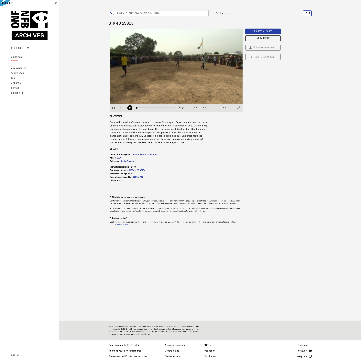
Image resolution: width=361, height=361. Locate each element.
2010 (119, 158)
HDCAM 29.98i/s (137, 170)
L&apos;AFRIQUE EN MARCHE (144, 154)
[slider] (225, 97)
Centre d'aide (172, 350)
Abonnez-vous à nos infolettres (125, 350)
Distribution (209, 356)
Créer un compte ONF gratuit (124, 345)
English (15, 355)
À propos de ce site (175, 345)
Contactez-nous (173, 356)
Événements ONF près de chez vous (128, 356)
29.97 (122, 180)
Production (209, 350)
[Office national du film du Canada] (29, 25)
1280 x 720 (138, 177)
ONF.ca (207, 345)
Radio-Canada (127, 161)
